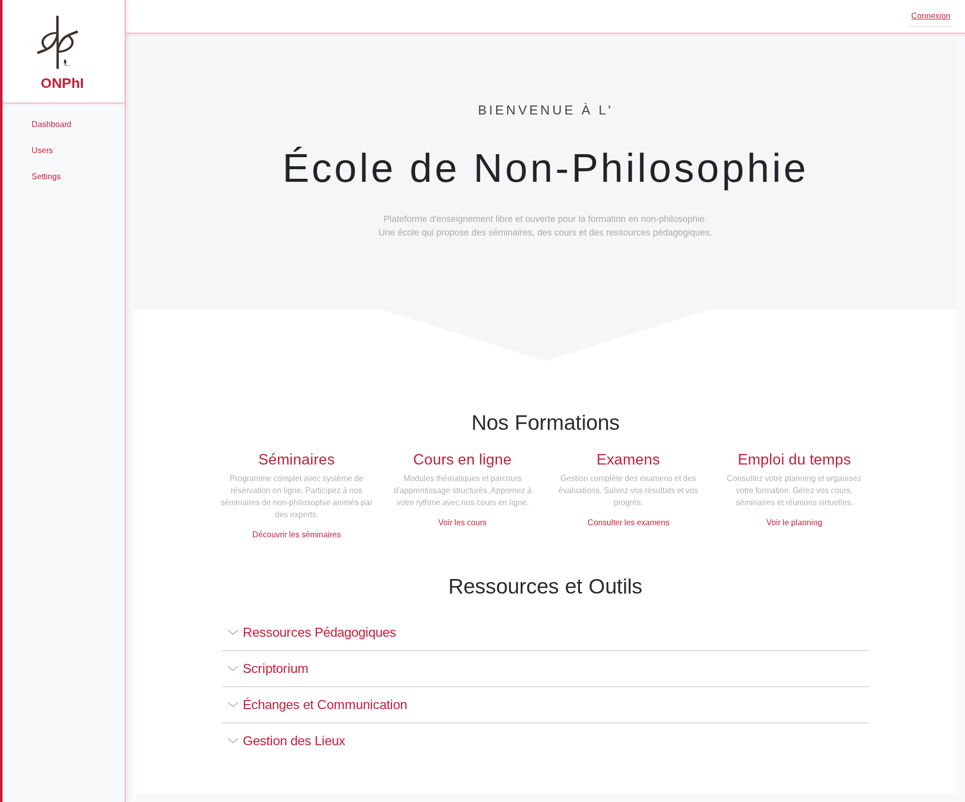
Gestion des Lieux (294, 740)
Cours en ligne (462, 459)
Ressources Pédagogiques (319, 632)
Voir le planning (794, 522)
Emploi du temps (794, 459)
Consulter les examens (628, 522)
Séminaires (296, 459)
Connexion (930, 16)
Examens (628, 459)
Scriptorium (276, 668)
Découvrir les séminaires (296, 534)
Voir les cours (462, 522)
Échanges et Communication (325, 704)
